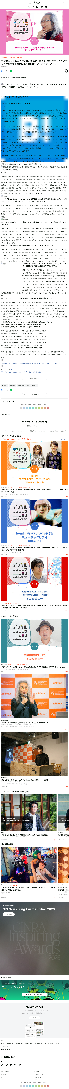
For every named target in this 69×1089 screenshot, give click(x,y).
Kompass (8, 1049)
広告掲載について (38, 1074)
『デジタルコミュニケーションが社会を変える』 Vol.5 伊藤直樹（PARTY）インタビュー (33, 667)
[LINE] (46, 7)
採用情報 (3, 1074)
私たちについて (5, 1071)
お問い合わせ (37, 1077)
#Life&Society (21, 385)
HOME (3, 431)
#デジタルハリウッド (32, 385)
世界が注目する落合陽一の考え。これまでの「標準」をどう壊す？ (25, 780)
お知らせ (3, 1077)
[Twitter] (29, 7)
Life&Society (9, 431)
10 (48, 408)
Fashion (57, 1043)
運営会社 (36, 1071)
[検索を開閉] (64, 2)
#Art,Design (12, 385)
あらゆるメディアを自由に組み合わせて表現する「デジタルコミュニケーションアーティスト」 (32, 363)
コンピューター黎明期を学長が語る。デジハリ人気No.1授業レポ (24, 723)
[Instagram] (33, 7)
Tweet (2, 93)
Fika (2, 1049)
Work (46, 1043)
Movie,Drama (19, 1043)
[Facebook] (37, 7)
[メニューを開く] (66, 2)
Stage (27, 1043)
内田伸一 (16, 77)
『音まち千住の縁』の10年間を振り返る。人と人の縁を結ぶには (25, 835)
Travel (51, 1043)
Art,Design (10, 1043)
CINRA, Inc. (8, 1057)
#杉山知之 (4, 385)
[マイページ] (2, 2)
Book (31, 1043)
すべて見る (63, 439)
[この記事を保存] (66, 71)
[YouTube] (41, 7)
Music (3, 1043)
